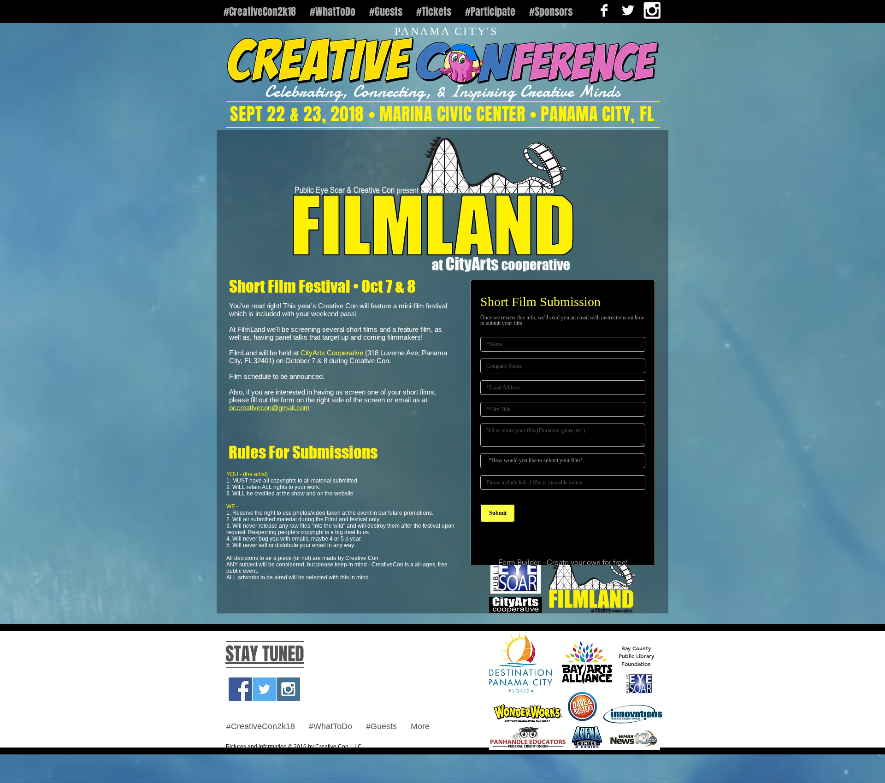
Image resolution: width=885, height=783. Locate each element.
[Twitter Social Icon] (264, 716)
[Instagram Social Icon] (288, 716)
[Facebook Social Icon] (240, 716)
